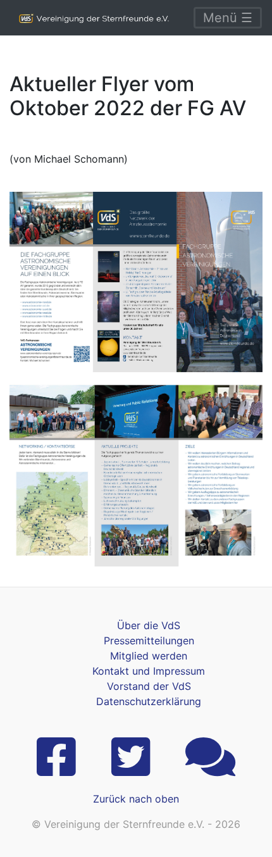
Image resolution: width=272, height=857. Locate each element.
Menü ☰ (227, 17)
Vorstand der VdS (149, 686)
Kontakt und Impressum (148, 671)
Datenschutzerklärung (148, 701)
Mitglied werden (148, 655)
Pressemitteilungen (149, 640)
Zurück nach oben (136, 798)
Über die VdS (148, 625)
